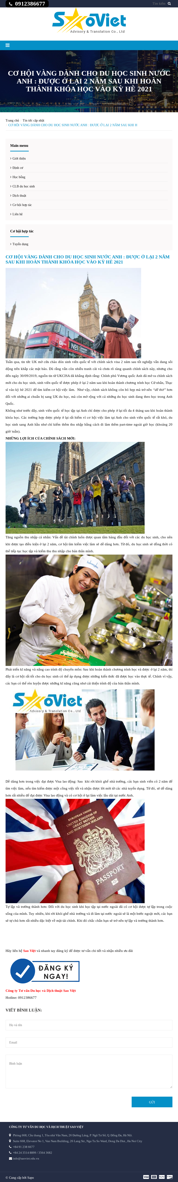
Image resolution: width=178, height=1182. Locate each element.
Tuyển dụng (20, 244)
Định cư (18, 168)
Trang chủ (12, 120)
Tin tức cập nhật (33, 120)
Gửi (152, 1102)
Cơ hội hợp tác (22, 205)
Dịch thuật (19, 195)
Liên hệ (17, 214)
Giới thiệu (19, 158)
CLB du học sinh (24, 186)
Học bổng (19, 177)
